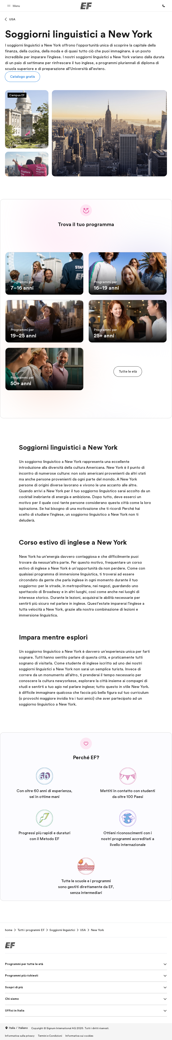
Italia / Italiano (18, 1028)
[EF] (86, 6)
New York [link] (97, 930)
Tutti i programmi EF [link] (30, 930)
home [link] (8, 930)
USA (12, 19)
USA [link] (83, 930)
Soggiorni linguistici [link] (62, 930)
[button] (14, 6)
